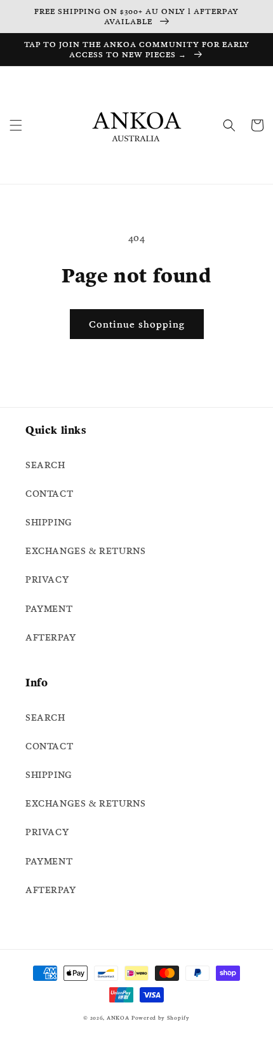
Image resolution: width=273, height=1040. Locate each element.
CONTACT (49, 493)
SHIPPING (48, 522)
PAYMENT (48, 608)
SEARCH (45, 465)
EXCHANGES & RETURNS (85, 551)
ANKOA (118, 1018)
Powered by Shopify (160, 1018)
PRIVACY (47, 579)
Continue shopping (137, 324)
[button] (16, 125)
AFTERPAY (50, 637)
